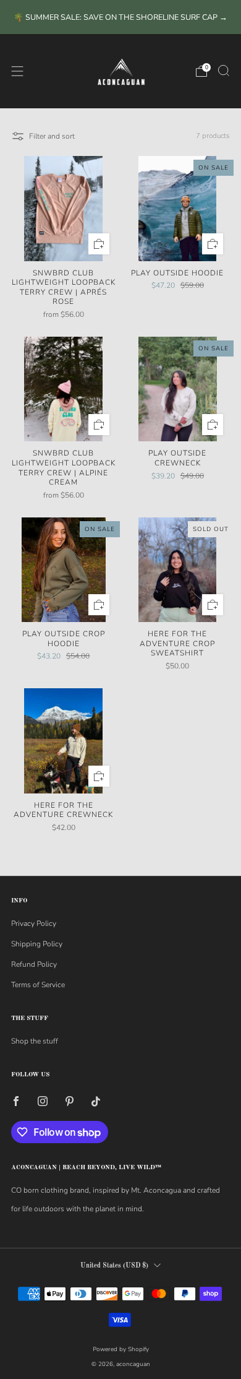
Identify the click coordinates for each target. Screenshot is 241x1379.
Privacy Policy (33, 923)
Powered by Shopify (121, 1349)
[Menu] (17, 71)
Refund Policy (34, 964)
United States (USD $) (114, 1266)
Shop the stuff (34, 1041)
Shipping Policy (36, 944)
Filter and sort (52, 136)
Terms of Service (38, 985)
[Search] (224, 70)
